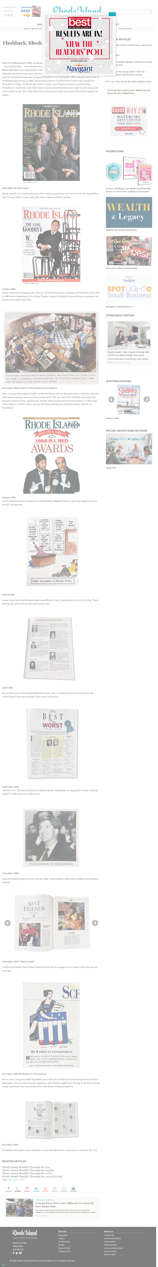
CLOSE (112, 14)
